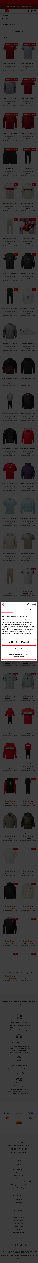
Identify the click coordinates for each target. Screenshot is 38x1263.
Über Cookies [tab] (31, 610)
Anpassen (18, 648)
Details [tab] (18, 610)
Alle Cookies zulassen (19, 642)
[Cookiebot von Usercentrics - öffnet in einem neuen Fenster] (27, 604)
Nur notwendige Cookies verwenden (19, 656)
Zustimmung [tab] (6, 610)
